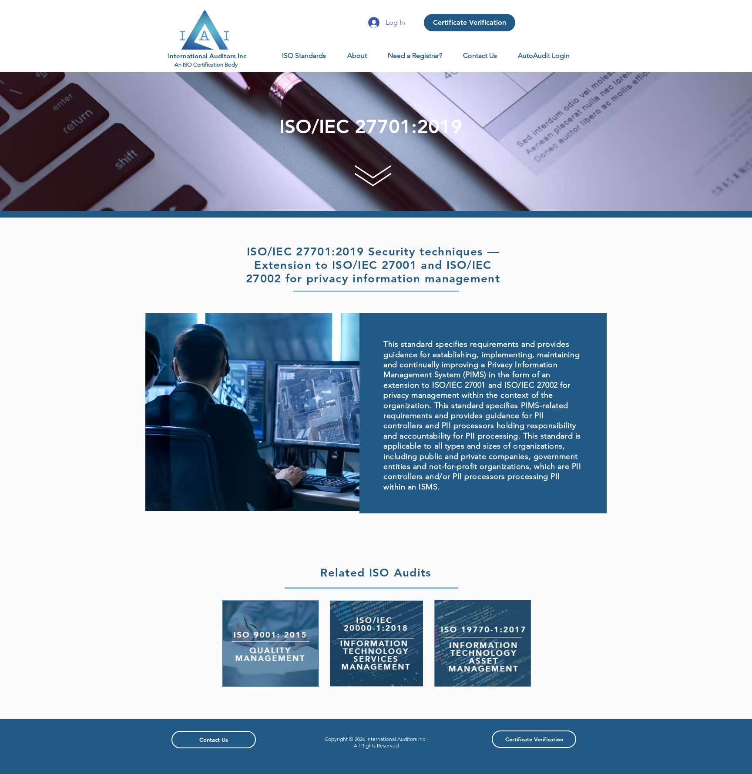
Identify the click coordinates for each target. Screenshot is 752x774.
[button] (304, 56)
